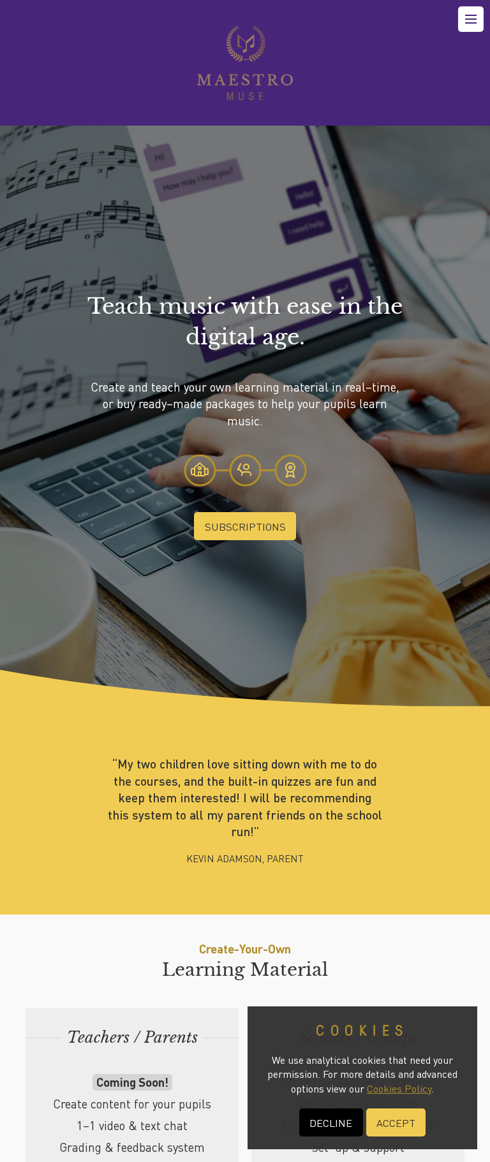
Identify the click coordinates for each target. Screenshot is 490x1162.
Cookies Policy (399, 1088)
